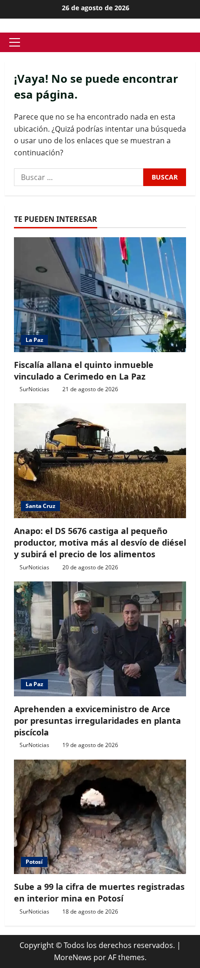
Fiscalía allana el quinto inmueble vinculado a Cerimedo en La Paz (83, 370)
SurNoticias (34, 389)
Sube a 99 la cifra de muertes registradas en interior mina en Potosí (99, 892)
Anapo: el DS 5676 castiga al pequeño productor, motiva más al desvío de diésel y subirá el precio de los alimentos (100, 542)
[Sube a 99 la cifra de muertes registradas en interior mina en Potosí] (100, 817)
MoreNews (73, 957)
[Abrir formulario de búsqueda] (192, 42)
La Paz (34, 340)
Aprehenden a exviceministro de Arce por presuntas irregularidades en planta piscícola (97, 720)
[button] (15, 42)
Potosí (34, 862)
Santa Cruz (40, 506)
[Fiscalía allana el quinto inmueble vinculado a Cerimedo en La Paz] (100, 294)
